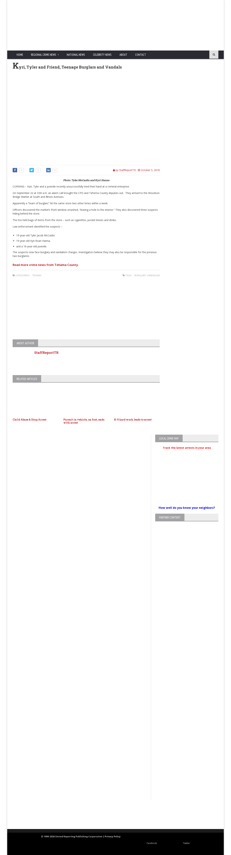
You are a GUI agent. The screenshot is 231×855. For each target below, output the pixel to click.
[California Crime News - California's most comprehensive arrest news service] (122, 818)
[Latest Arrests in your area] (187, 452)
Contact (140, 55)
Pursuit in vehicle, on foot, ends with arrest (83, 421)
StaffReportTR (46, 352)
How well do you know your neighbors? (187, 508)
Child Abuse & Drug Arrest (29, 419)
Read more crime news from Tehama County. (46, 265)
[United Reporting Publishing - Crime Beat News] (20, 815)
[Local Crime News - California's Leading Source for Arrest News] (44, 815)
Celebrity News (102, 55)
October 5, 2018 (150, 170)
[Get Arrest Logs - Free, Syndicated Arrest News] (79, 818)
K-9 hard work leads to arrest (133, 419)
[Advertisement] (149, 25)
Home (20, 55)
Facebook (152, 843)
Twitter (186, 843)
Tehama (36, 275)
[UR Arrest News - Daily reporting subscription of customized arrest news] (168, 815)
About (123, 55)
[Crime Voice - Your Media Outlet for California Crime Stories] (205, 815)
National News (76, 55)
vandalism (153, 275)
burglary (140, 275)
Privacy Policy (113, 836)
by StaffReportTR (125, 170)
